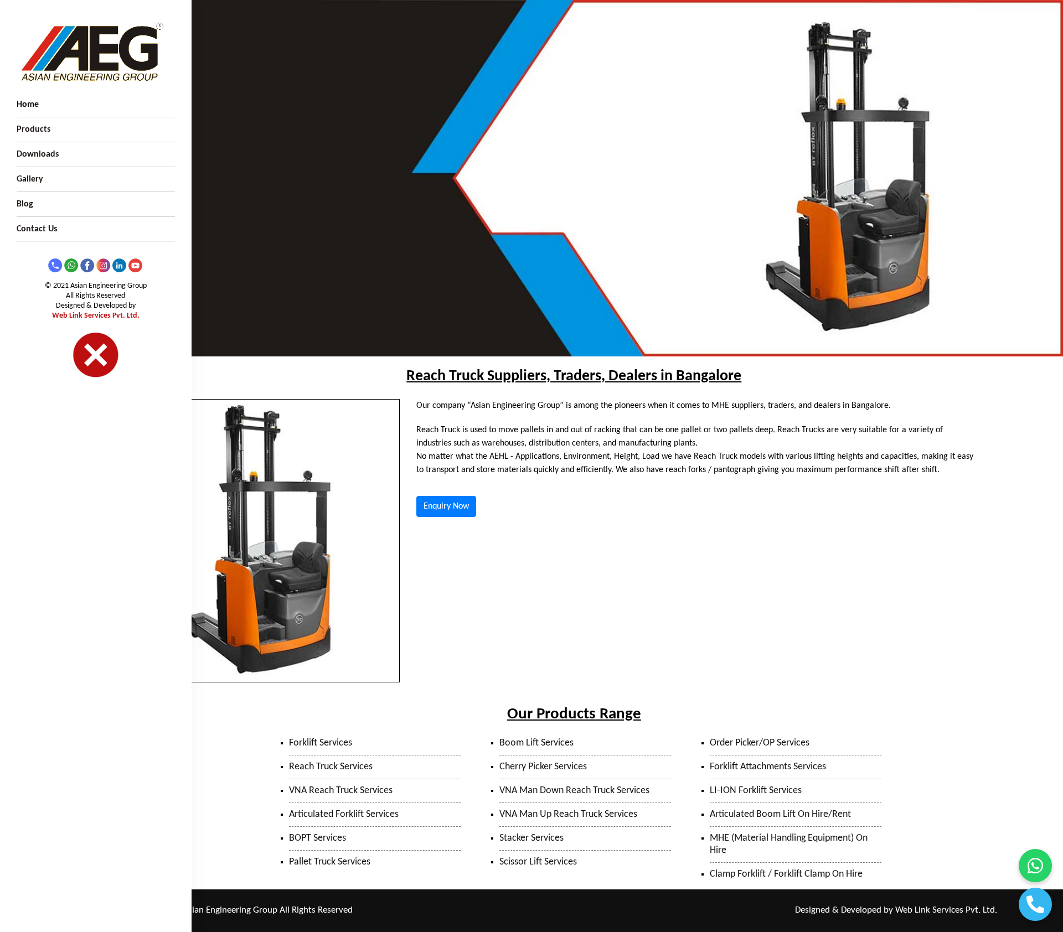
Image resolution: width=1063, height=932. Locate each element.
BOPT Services (317, 838)
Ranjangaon (448, 910)
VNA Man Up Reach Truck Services (568, 814)
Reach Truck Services (331, 767)
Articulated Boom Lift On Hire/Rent (780, 814)
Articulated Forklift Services (344, 814)
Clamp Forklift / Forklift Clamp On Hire (786, 874)
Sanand (627, 910)
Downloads (38, 154)
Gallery (30, 179)
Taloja (506, 910)
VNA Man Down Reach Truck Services (574, 790)
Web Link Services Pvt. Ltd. (96, 315)
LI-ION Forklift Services (756, 790)
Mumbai (535, 910)
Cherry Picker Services (543, 767)
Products (33, 129)
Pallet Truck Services (329, 862)
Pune (481, 910)
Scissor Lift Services (538, 862)
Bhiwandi (570, 910)
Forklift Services (320, 743)
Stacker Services (531, 838)
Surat (600, 910)
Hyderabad (663, 910)
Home (28, 104)
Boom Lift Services (536, 743)
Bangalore (703, 910)
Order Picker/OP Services (759, 743)
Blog (25, 204)
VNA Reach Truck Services (341, 790)
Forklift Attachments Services (768, 767)
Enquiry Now (446, 506)
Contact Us (37, 229)
